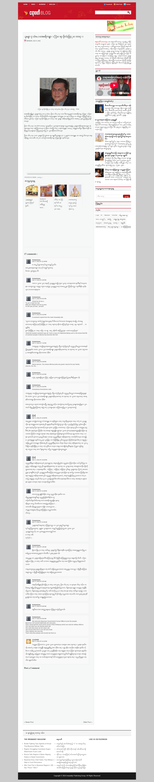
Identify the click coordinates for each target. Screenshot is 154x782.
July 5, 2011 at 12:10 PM (39, 641)
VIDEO (33, 4)
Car (97, 215)
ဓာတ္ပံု (110, 219)
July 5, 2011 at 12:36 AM (39, 522)
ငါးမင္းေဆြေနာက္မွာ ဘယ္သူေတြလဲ (117, 170)
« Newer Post (29, 722)
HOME (25, 4)
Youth (114, 215)
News (34, 177)
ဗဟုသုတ (99, 223)
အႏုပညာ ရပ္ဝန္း (113, 227)
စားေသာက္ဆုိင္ (101, 219)
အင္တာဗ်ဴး (123, 223)
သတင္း (39, 177)
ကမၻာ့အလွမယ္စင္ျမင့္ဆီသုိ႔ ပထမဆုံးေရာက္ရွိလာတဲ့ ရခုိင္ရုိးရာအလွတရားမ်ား (119, 136)
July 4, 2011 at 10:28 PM (39, 418)
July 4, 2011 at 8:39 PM (39, 361)
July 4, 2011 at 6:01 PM (39, 298)
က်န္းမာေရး (123, 215)
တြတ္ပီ (34, 415)
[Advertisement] (58, 62)
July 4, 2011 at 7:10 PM (39, 343)
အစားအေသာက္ (101, 227)
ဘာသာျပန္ (107, 223)
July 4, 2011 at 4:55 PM (39, 280)
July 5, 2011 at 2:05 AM (39, 581)
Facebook (109, 4)
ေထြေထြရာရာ (126, 227)
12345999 (35, 640)
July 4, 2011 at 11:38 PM (39, 491)
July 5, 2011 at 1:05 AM (39, 547)
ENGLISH (52, 4)
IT (101, 215)
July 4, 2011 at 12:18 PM (39, 261)
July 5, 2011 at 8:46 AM (39, 606)
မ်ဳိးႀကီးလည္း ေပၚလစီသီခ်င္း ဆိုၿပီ (119, 105)
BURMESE (42, 4)
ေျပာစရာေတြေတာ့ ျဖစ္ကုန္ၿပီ (106, 120)
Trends (107, 215)
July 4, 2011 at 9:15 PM (39, 374)
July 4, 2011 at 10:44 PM (39, 460)
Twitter (128, 4)
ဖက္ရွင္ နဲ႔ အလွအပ (119, 219)
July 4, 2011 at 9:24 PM (39, 386)
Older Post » (87, 722)
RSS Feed (119, 4)
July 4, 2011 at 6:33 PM (39, 314)
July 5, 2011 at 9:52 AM (39, 618)
